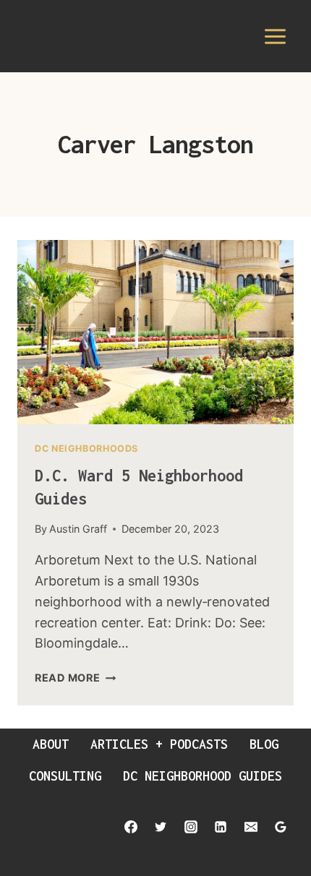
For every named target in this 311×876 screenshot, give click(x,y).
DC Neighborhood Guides (202, 775)
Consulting (65, 775)
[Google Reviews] (281, 827)
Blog (264, 744)
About (51, 744)
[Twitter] (161, 827)
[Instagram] (191, 827)
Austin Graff (78, 529)
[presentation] (155, 332)
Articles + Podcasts (159, 744)
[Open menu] (275, 36)
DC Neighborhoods (86, 448)
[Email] (251, 827)
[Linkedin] (221, 827)
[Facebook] (131, 827)
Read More (75, 677)
